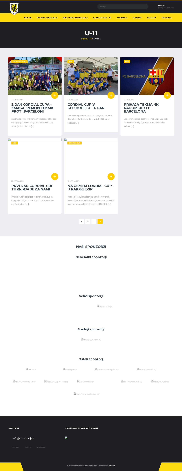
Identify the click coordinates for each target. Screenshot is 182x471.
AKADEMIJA (122, 18)
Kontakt (151, 18)
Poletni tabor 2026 (47, 18)
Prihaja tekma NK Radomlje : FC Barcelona (141, 107)
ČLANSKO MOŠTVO (102, 18)
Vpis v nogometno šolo (75, 18)
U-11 (91, 39)
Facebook (15, 447)
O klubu (137, 18)
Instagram (41, 447)
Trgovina (166, 18)
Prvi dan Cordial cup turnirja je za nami (32, 187)
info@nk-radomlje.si (166, 8)
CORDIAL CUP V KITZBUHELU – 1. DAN (86, 106)
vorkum (112, 465)
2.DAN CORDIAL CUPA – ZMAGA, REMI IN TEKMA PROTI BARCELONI (32, 107)
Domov (84, 39)
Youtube (28, 447)
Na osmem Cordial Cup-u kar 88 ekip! (90, 187)
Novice (27, 18)
